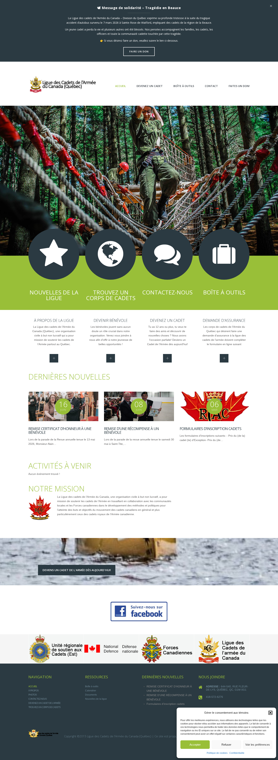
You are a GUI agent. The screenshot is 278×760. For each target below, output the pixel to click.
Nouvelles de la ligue (96, 699)
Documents (91, 694)
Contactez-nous (37, 699)
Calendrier (90, 690)
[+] (54, 358)
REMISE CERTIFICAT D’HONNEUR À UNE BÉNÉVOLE (59, 430)
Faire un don (139, 51)
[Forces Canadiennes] (166, 649)
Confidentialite (236, 753)
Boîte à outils (91, 686)
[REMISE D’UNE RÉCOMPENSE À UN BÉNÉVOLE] (139, 406)
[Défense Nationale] (111, 649)
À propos (33, 690)
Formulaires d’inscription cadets (210, 428)
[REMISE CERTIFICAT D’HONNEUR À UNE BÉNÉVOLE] (63, 406)
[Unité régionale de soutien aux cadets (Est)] (56, 649)
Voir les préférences (257, 744)
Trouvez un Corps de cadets (44, 707)
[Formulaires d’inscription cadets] (215, 406)
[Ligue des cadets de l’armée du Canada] (221, 649)
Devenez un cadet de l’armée (44, 703)
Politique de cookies (217, 753)
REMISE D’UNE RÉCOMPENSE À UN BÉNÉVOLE (131, 430)
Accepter (195, 744)
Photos (32, 694)
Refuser (226, 744)
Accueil (32, 686)
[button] (270, 713)
